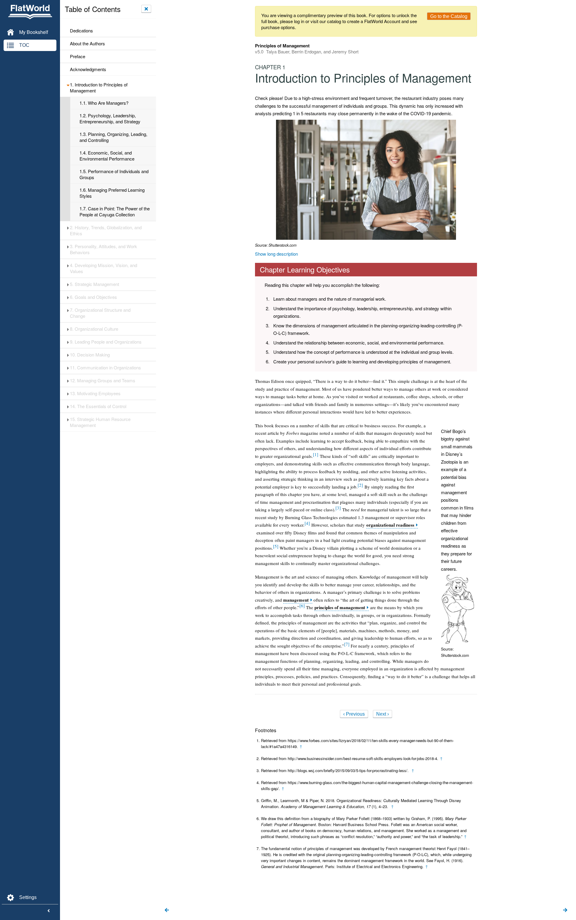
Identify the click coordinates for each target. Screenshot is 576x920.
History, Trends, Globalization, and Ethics (106, 230)
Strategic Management (94, 284)
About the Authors (87, 44)
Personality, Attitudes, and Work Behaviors (103, 249)
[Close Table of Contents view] (146, 9)
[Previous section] (167, 910)
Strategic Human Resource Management (100, 422)
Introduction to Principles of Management (99, 88)
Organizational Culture (94, 329)
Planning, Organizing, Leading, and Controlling (113, 137)
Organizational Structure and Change (100, 313)
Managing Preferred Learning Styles (112, 193)
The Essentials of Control (98, 406)
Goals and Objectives (93, 297)
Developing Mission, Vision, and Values (103, 268)
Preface (77, 56)
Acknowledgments (88, 69)
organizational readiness (390, 525)
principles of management (339, 607)
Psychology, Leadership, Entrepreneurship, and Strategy (110, 119)
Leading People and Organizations (106, 342)
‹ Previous (354, 714)
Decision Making (90, 355)
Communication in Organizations (105, 368)
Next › (382, 714)
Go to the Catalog (448, 16)
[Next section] (565, 910)
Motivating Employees (95, 393)
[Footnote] (315, 454)
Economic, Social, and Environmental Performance (107, 156)
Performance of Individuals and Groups (114, 174)
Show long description (276, 254)
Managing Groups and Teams (102, 380)
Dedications (81, 31)
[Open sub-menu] (68, 85)
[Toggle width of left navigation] (48, 911)
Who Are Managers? (104, 103)
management (296, 600)
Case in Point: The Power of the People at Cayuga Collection (115, 212)
